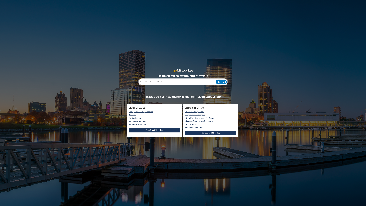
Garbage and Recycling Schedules (141, 112)
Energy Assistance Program (195, 115)
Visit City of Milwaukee (154, 130)
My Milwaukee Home (136, 125)
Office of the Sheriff (192, 124)
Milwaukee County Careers (194, 112)
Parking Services (135, 118)
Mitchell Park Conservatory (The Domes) (199, 118)
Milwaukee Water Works (138, 121)
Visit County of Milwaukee (210, 133)
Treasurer (132, 115)
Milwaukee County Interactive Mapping (199, 121)
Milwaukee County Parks (194, 127)
